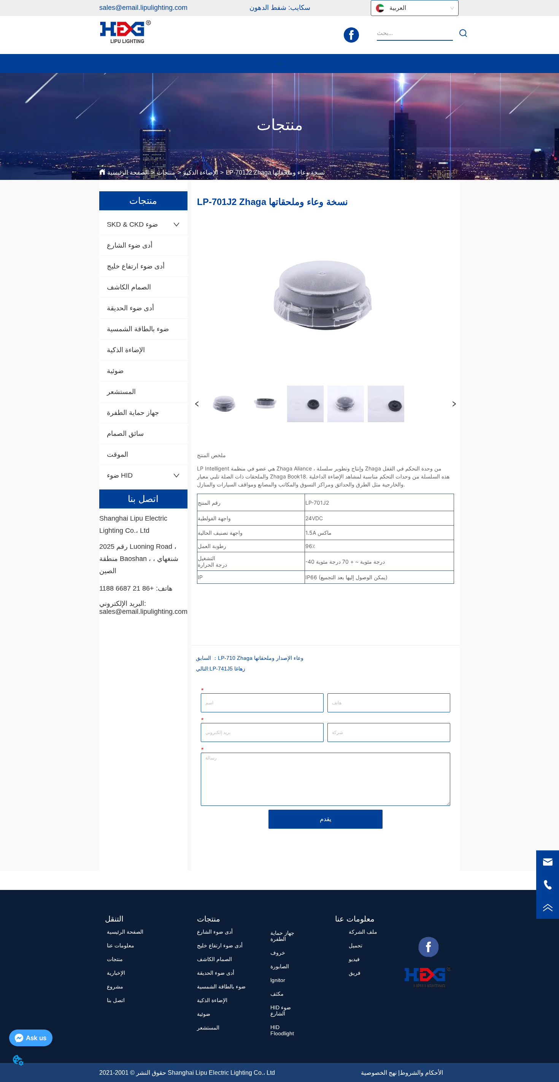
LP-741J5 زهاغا (227, 669)
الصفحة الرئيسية (128, 172)
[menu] (279, 63)
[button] (279, 63)
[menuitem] (279, 63)
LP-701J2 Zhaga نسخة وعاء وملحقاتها (275, 172)
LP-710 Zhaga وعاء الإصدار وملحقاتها (260, 658)
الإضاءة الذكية (200, 172)
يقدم (325, 819)
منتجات (166, 172)
